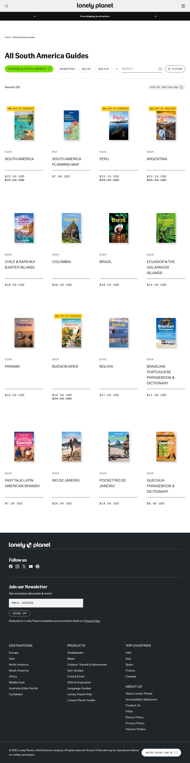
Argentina (157, 159)
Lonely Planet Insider (81, 700)
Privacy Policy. (92, 621)
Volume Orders (136, 729)
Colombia (61, 262)
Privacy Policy (135, 723)
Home (7, 37)
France (130, 670)
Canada (131, 676)
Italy (128, 658)
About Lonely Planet (139, 693)
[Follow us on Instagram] (17, 567)
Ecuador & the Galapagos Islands (161, 267)
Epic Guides (75, 670)
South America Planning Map (66, 161)
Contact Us (133, 705)
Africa (13, 676)
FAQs (129, 711)
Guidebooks (75, 652)
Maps (71, 658)
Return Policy (135, 717)
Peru (104, 159)
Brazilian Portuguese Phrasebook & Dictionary (160, 375)
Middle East (16, 682)
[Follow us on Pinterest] (37, 567)
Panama (12, 366)
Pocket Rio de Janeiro (112, 483)
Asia (12, 658)
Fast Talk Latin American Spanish (22, 483)
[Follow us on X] (24, 567)
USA (128, 652)
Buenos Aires (65, 366)
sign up (20, 613)
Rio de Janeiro (66, 480)
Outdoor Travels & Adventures (87, 664)
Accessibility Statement (141, 699)
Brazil (105, 262)
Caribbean (16, 694)
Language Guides (79, 688)
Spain (129, 664)
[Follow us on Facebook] (11, 567)
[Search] (6, 6)
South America (19, 159)
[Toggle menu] (183, 6)
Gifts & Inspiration (79, 682)
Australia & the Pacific (23, 688)
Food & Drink (75, 676)
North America (18, 664)
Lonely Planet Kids (79, 694)
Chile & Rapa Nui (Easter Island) (20, 264)
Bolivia (106, 366)
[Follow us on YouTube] (31, 567)
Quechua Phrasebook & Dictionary (160, 486)
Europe (13, 652)
